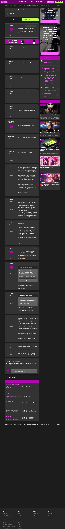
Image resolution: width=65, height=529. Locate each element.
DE (44, 1)
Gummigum (10, 395)
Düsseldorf (20, 520)
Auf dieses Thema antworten (30, 19)
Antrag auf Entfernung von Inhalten (9, 526)
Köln (19, 524)
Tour (4, 515)
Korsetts (50, 21)
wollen (11, 522)
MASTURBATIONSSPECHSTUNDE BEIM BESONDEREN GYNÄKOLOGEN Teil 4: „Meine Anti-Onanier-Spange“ (50, 78)
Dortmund (20, 522)
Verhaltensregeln (6, 528)
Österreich (20, 528)
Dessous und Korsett (10, 409)
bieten (7, 522)
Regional (19, 511)
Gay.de (49, 515)
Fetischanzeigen (36, 513)
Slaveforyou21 (10, 388)
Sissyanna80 (31, 395)
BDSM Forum (35, 511)
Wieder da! (50, 1)
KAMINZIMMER (47, 93)
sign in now (34, 363)
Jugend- (4, 524)
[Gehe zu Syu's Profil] (11, 349)
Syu (11, 345)
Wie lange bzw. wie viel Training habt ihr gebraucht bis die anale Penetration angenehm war (13, 386)
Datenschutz (10, 524)
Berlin (19, 513)
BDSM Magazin (8, 515)
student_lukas (10, 402)
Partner (49, 511)
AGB (4, 517)
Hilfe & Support (5, 513)
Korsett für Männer (9, 401)
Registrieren (59, 1)
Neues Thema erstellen (15, 19)
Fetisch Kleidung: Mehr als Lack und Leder (24, 15)
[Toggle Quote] (19, 267)
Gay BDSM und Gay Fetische (11, 390)
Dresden (19, 526)
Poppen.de (50, 513)
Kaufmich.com (50, 517)
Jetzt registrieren (50, 53)
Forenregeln (58, 5)
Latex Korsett (8, 393)
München (19, 517)
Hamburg (19, 515)
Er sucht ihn (35, 515)
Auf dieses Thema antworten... (19, 371)
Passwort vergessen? (6, 520)
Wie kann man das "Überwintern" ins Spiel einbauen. (49, 68)
